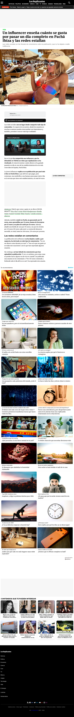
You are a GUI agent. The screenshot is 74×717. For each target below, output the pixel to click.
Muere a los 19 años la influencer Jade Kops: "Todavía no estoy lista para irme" (9, 616)
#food (25, 211)
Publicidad (25, 707)
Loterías (3, 692)
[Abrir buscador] (69, 3)
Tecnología (58, 4)
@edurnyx (7, 209)
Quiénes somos (11, 707)
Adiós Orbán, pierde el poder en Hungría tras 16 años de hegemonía (46, 636)
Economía (25, 4)
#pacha (27, 214)
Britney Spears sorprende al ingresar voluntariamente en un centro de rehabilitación (27, 636)
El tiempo (3, 688)
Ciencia (32, 4)
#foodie (39, 211)
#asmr (6, 214)
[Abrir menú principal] (2, 3)
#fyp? (16, 211)
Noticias (11, 4)
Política (18, 4)
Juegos (50, 4)
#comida (17, 214)
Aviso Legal (19, 707)
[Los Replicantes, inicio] (37, 1)
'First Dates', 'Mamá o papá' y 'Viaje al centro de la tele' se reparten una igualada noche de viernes (32, 7)
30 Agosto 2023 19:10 (15, 115)
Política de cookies (51, 707)
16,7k (37, 702)
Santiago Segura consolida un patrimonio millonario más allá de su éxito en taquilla (64, 616)
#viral (20, 211)
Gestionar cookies (61, 707)
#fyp (12, 211)
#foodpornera (31, 211)
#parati (11, 214)
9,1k (42, 702)
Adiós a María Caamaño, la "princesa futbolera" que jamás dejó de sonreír (46, 616)
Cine (37, 4)
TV (40, 4)
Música (44, 4)
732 (46, 702)
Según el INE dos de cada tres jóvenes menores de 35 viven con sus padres (28, 616)
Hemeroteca (4, 696)
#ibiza (22, 214)
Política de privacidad (40, 707)
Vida (64, 4)
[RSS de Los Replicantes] (28, 702)
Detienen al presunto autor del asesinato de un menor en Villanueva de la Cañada (65, 636)
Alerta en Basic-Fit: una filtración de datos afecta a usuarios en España (9, 636)
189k (32, 702)
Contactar (31, 707)
